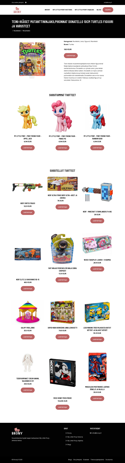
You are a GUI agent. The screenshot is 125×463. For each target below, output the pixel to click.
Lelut (82, 41)
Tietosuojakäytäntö (97, 460)
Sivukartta (109, 460)
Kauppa (108, 10)
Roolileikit (17, 31)
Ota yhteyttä (77, 460)
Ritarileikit (26, 31)
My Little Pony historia (62, 10)
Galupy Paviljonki (28, 328)
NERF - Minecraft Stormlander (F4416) (97, 211)
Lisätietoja (71, 55)
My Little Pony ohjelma (84, 10)
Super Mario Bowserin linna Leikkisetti (62, 328)
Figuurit (87, 41)
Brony (47, 10)
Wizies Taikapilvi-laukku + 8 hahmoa (97, 260)
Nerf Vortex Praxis (27, 203)
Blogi (99, 10)
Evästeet (86, 460)
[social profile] (25, 2)
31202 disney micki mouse (62, 398)
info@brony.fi (108, 2)
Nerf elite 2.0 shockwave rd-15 (27, 279)
